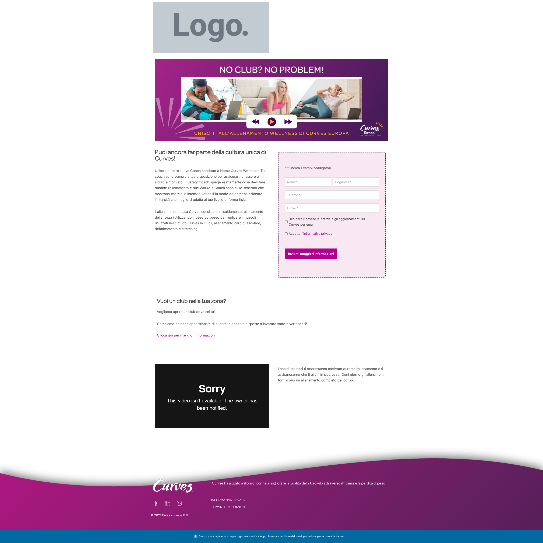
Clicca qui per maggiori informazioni (186, 335)
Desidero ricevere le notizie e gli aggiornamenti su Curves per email (327, 221)
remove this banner (333, 536)
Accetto (310, 234)
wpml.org (235, 536)
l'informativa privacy (316, 234)
